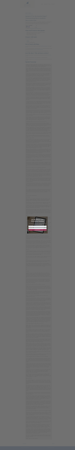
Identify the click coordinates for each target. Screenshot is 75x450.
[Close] (47, 217)
